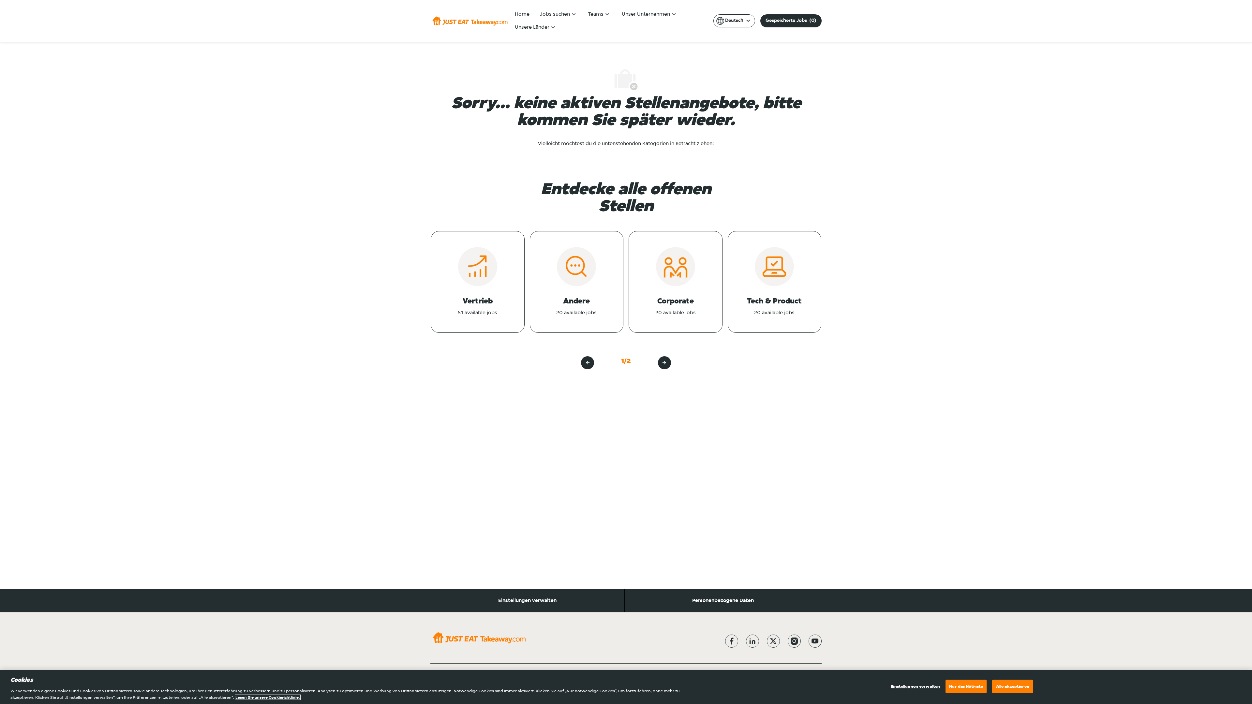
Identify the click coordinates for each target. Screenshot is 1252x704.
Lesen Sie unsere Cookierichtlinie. (267, 697)
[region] (626, 687)
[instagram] (794, 641)
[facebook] (731, 641)
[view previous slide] (587, 362)
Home (522, 14)
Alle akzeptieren (1012, 686)
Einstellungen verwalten (527, 600)
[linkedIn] (752, 641)
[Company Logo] (470, 20)
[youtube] (815, 641)
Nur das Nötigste (966, 686)
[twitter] (773, 641)
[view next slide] (664, 362)
